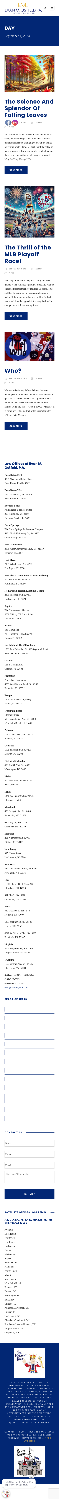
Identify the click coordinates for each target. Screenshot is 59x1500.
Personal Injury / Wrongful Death (26, 1087)
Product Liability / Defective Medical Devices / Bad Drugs (28, 1098)
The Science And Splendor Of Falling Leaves (29, 108)
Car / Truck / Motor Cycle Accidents (28, 1017)
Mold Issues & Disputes (21, 1078)
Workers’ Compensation (21, 1009)
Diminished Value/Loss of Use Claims (29, 1043)
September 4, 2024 (18, 123)
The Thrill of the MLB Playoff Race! (28, 254)
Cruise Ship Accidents (20, 1035)
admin (39, 123)
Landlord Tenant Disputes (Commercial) (30, 1061)
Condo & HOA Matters (21, 1026)
